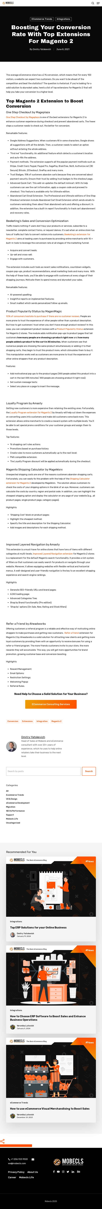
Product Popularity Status (70, 329)
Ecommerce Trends (15, 795)
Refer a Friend (72, 633)
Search (89, 771)
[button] (98, 3)
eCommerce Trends (42, 19)
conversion (12, 721)
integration (42, 721)
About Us (32, 1172)
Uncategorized (13, 823)
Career (12, 1177)
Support (10, 815)
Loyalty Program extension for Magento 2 (31, 412)
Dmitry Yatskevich (42, 49)
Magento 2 (56, 721)
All (7, 791)
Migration (10, 807)
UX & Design (11, 799)
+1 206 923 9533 (19, 1159)
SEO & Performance (15, 811)
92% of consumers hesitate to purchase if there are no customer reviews (42, 316)
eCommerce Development (18, 803)
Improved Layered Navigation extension (53, 553)
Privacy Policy (16, 1172)
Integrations (63, 19)
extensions (27, 721)
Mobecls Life (12, 819)
